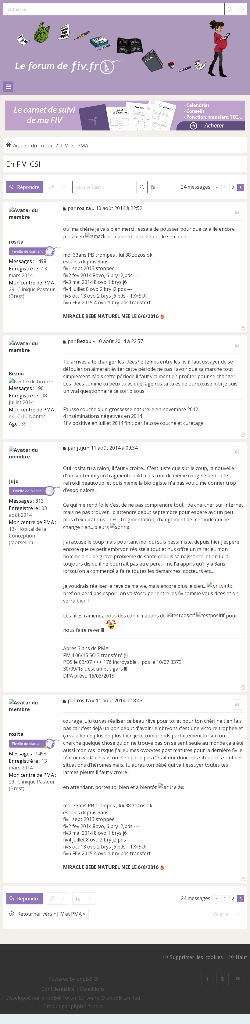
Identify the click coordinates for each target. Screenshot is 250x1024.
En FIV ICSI (23, 164)
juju (14, 481)
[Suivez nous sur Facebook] (207, 979)
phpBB (49, 997)
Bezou (16, 373)
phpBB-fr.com (87, 1006)
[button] (216, 187)
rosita (16, 241)
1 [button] (224, 187)
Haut (241, 956)
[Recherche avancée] (241, 9)
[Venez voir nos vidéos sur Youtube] (238, 979)
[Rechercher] (229, 9)
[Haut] (242, 327)
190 (39, 388)
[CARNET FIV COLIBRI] (125, 116)
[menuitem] (58, 989)
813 (39, 501)
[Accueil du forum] (125, 47)
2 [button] (232, 187)
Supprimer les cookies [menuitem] (196, 956)
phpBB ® (87, 978)
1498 (40, 261)
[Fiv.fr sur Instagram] (222, 979)
